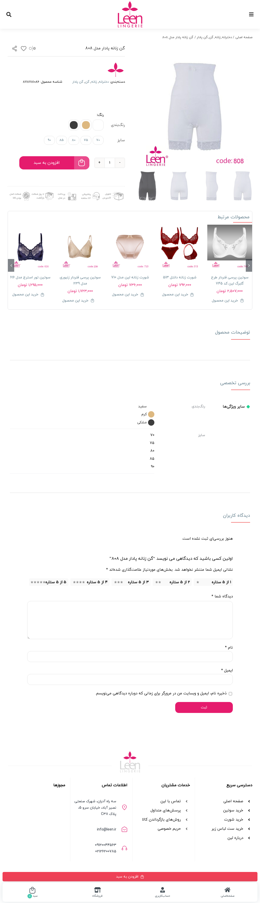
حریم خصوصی (169, 829)
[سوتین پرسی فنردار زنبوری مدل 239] (80, 247)
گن (87, 82)
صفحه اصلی (233, 801)
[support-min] (89, 191)
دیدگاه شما (222, 596)
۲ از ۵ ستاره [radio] (180, 582)
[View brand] (115, 65)
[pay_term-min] (66, 191)
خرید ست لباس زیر (227, 829)
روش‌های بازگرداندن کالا (161, 819)
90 (49, 140)
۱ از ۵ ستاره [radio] (221, 582)
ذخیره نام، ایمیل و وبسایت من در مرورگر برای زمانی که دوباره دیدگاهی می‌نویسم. (160, 693)
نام (229, 647)
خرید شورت (233, 819)
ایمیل (227, 670)
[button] (98, 125)
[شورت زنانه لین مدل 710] (130, 247)
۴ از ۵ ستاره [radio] (97, 582)
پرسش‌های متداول (166, 810)
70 (98, 140)
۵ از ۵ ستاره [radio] (55, 582)
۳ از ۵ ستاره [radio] (138, 582)
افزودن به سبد (47, 163)
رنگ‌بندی (118, 125)
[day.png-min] (42, 191)
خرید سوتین (232, 810)
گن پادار (77, 82)
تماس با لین (170, 801)
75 (86, 140)
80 (73, 140)
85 (61, 140)
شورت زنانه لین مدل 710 (130, 277)
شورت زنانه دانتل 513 (180, 277)
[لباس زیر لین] (130, 3)
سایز (121, 140)
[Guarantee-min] (19, 191)
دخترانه (104, 82)
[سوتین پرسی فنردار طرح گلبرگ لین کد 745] (229, 247)
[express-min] (113, 191)
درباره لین (235, 838)
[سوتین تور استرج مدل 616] (30, 247)
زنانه (94, 82)
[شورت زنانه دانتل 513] (179, 247)
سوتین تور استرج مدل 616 (30, 277)
